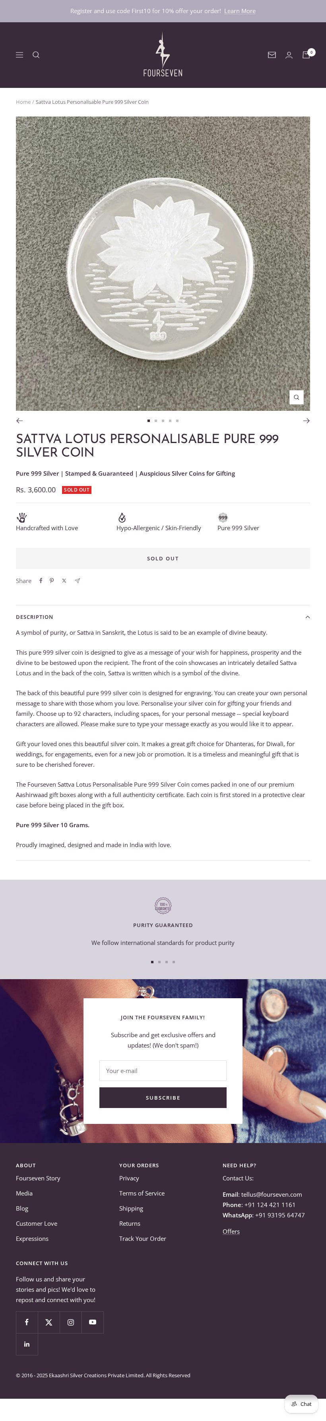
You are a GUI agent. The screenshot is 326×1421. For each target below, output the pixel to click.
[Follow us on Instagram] (71, 1322)
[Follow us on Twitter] (49, 1322)
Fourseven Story (38, 1178)
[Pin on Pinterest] (52, 580)
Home (23, 101)
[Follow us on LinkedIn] (27, 1344)
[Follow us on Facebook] (27, 1322)
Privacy (129, 1178)
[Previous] (19, 421)
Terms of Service (142, 1193)
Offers (231, 1231)
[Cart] (306, 54)
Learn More (240, 11)
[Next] (306, 421)
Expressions (32, 1238)
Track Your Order (142, 1238)
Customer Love (36, 1223)
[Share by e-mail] (77, 580)
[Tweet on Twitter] (64, 580)
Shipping (131, 1208)
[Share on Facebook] (41, 580)
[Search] (36, 54)
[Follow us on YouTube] (92, 1322)
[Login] (289, 55)
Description (34, 616)
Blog (22, 1208)
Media (24, 1193)
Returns (129, 1223)
